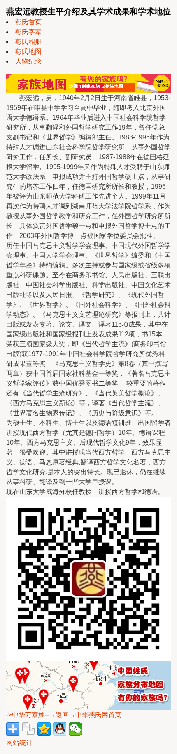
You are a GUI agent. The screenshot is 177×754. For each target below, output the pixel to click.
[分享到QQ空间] (44, 729)
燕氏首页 (28, 21)
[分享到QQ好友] (59, 729)
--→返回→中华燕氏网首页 (83, 714)
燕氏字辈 (28, 31)
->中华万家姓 (25, 714)
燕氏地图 (28, 51)
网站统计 (19, 742)
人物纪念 (28, 61)
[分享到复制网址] (28, 729)
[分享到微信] (75, 729)
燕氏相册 (28, 41)
